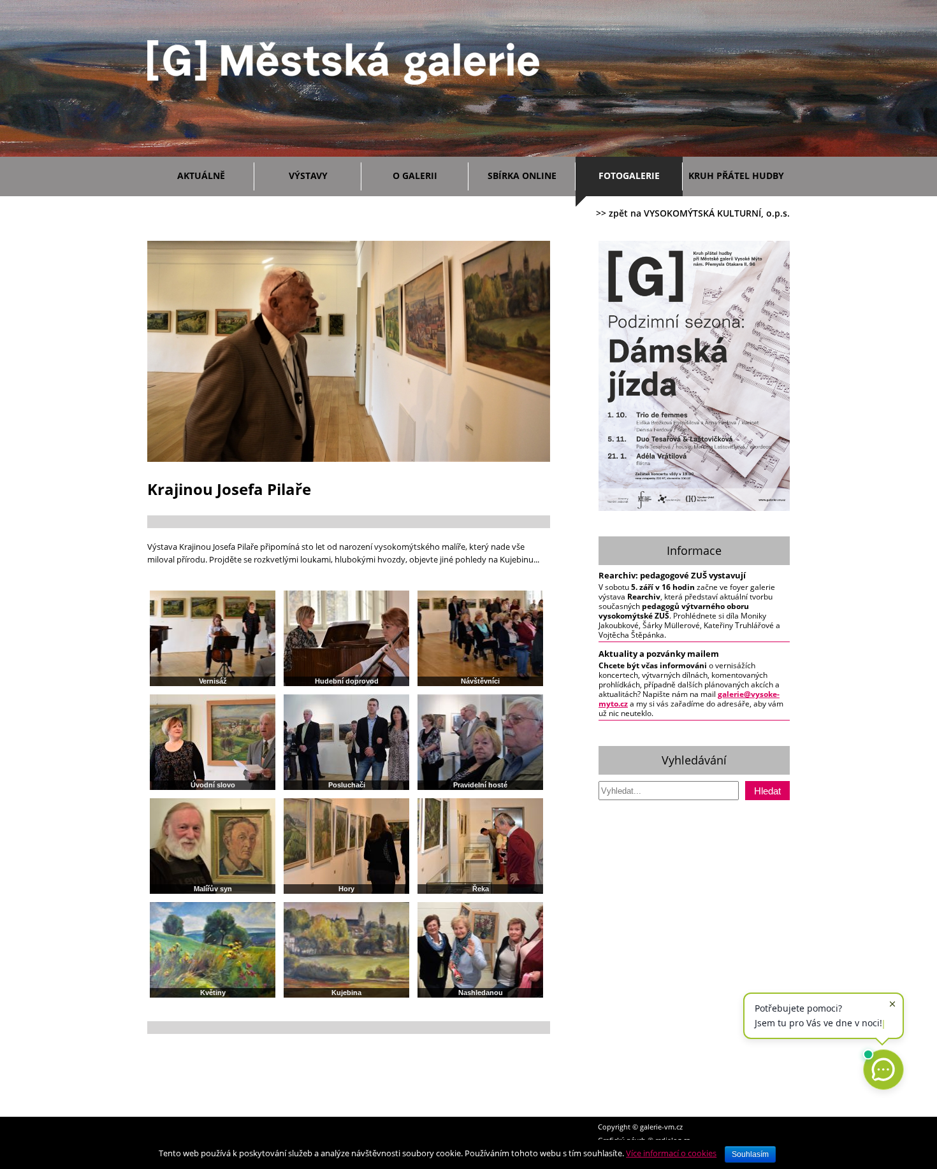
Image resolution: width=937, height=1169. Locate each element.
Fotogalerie (629, 175)
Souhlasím (750, 1154)
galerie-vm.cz (661, 1126)
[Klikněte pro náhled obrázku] (348, 459)
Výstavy (308, 175)
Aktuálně (201, 175)
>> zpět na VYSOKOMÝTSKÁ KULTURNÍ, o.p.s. (693, 213)
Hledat (767, 790)
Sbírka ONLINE (522, 175)
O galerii (415, 175)
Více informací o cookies (671, 1153)
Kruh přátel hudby (736, 175)
